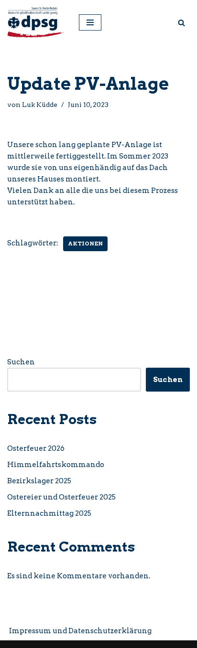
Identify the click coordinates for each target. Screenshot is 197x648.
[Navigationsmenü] (90, 22)
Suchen (21, 362)
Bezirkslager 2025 (39, 481)
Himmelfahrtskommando (55, 464)
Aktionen (85, 243)
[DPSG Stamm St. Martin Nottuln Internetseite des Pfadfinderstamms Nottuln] (36, 22)
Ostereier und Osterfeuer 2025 (61, 497)
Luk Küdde (39, 104)
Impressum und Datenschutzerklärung (80, 631)
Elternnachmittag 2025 (49, 513)
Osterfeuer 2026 (36, 448)
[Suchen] (181, 22)
